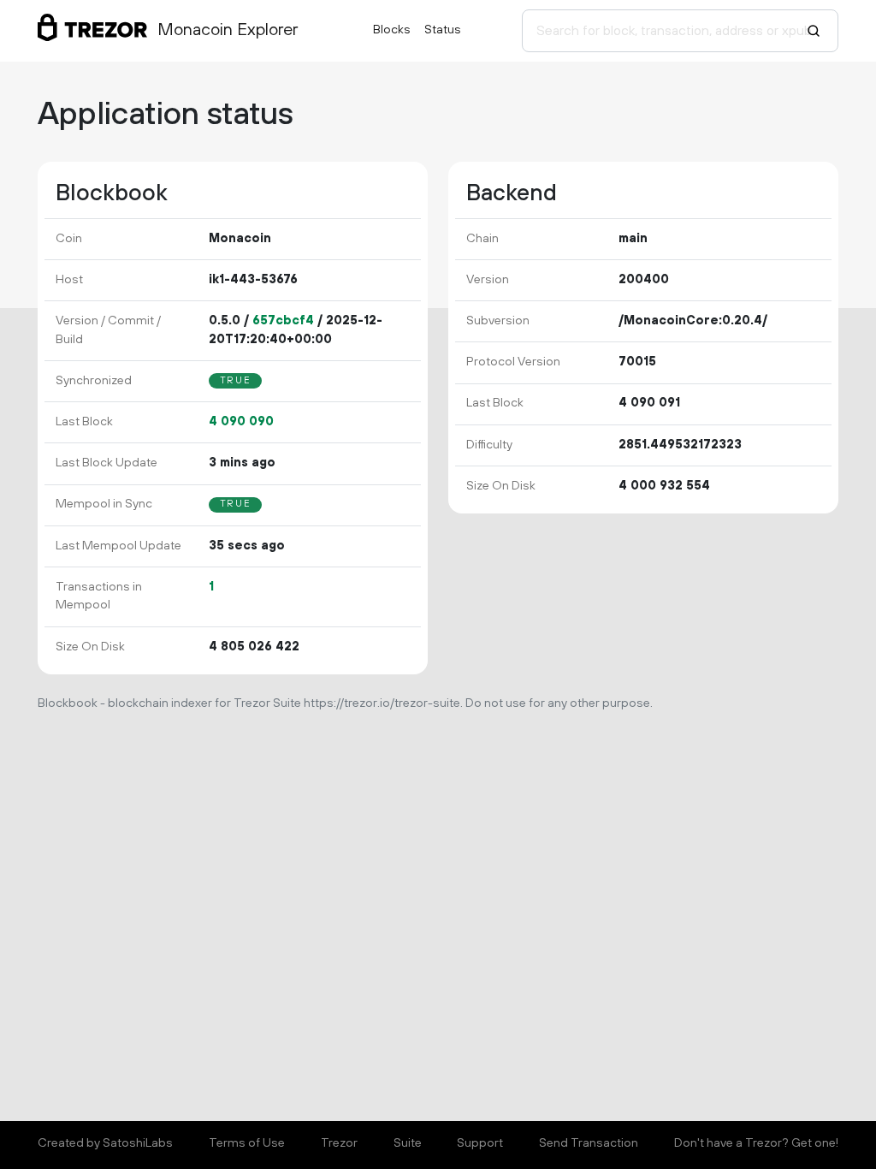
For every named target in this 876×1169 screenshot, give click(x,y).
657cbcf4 (283, 321)
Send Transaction (588, 1143)
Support (480, 1143)
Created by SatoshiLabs (105, 1143)
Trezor (339, 1143)
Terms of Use (247, 1143)
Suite (408, 1143)
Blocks (392, 30)
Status (442, 30)
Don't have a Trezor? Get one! (756, 1143)
